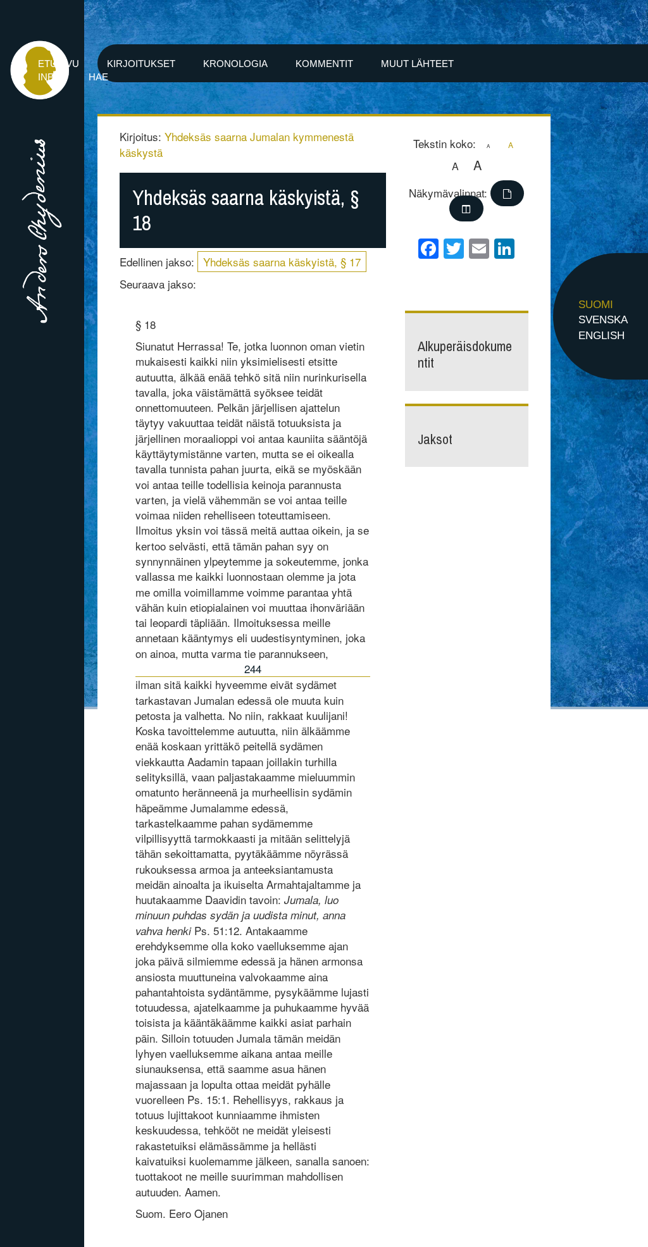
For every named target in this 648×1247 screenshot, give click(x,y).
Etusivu (58, 63)
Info (49, 76)
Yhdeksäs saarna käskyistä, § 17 (282, 262)
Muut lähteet (417, 63)
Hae (98, 76)
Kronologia (235, 63)
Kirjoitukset (141, 63)
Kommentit (324, 63)
